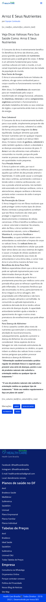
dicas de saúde (28, 406)
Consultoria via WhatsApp (13, 570)
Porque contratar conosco (13, 578)
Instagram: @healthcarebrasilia (15, 469)
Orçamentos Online (10, 574)
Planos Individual (9, 523)
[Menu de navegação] (41, 3)
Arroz (16, 406)
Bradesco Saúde (9, 492)
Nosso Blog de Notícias (12, 587)
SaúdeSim (6, 505)
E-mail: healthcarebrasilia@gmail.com (18, 473)
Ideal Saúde (7, 542)
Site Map (5, 591)
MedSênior (6, 497)
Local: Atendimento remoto (14, 478)
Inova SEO (34, 599)
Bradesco (6, 538)
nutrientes (7, 412)
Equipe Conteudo (12, 21)
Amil (4, 488)
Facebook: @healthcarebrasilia (15, 465)
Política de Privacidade (12, 583)
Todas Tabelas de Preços (12, 559)
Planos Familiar (8, 518)
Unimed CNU (7, 555)
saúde (17, 412)
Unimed (5, 510)
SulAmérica (7, 501)
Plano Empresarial (10, 514)
